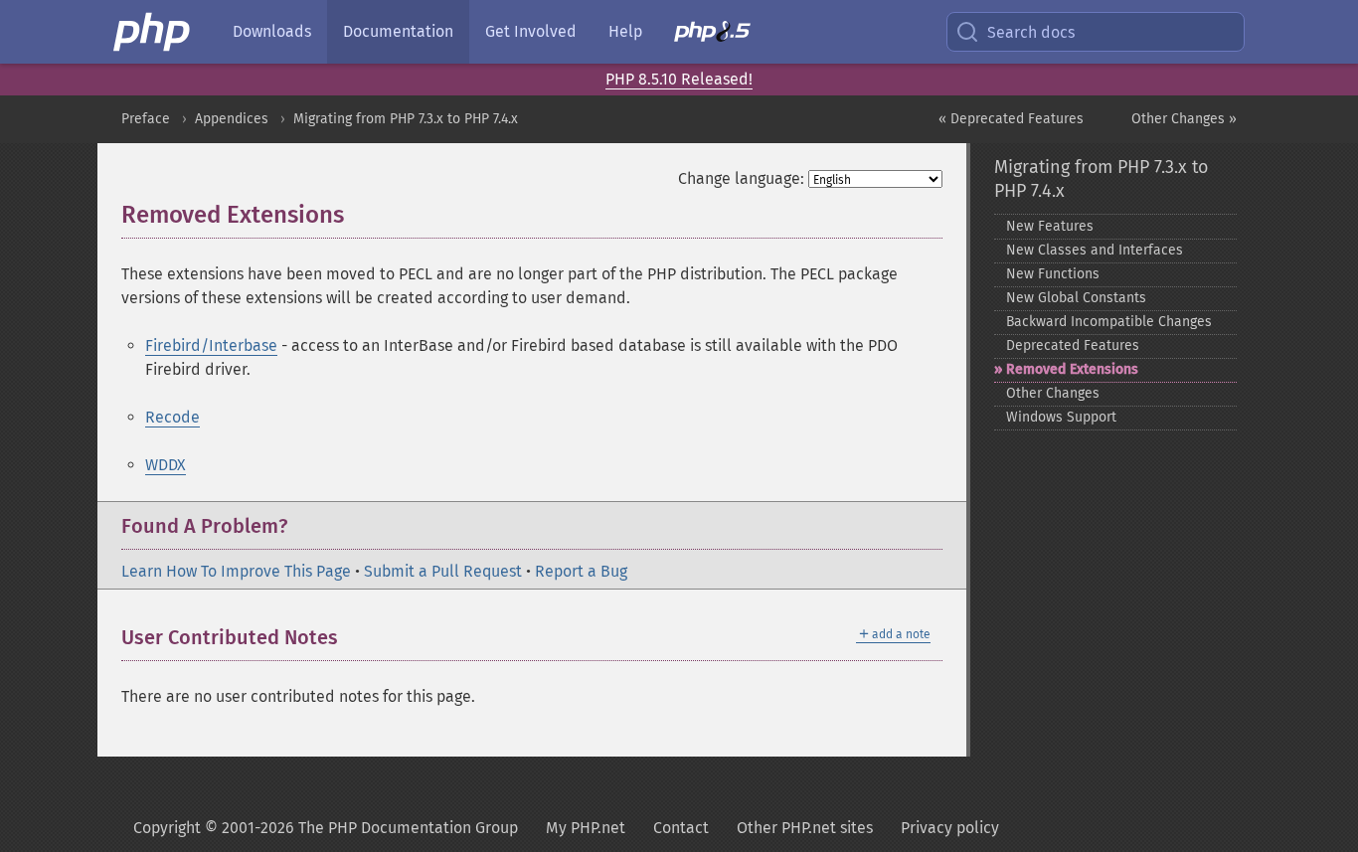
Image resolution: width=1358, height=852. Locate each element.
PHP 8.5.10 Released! (679, 79)
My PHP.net (585, 827)
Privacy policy (950, 827)
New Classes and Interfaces (1094, 250)
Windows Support (1061, 417)
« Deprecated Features (1011, 118)
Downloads (272, 31)
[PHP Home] (153, 32)
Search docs (1031, 32)
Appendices (231, 118)
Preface (145, 118)
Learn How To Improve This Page (236, 571)
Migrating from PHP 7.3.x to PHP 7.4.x (405, 118)
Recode (172, 417)
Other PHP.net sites (805, 827)
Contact (681, 827)
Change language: (741, 178)
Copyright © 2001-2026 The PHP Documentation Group (325, 827)
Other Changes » (1184, 118)
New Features (1050, 226)
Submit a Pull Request (443, 571)
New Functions (1053, 273)
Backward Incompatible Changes (1109, 321)
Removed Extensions (1072, 369)
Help (625, 31)
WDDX (165, 464)
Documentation (398, 31)
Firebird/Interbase (211, 345)
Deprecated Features (1072, 345)
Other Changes (1053, 393)
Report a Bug (581, 571)
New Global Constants (1076, 297)
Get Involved (531, 31)
